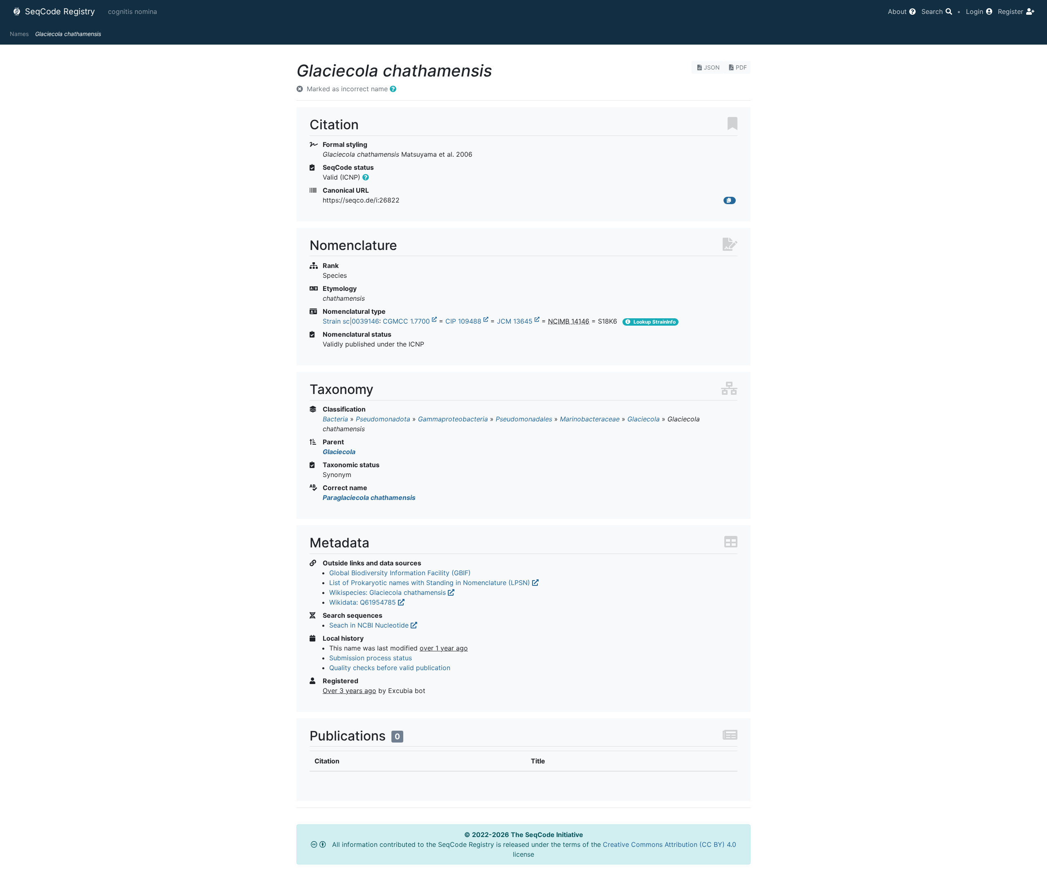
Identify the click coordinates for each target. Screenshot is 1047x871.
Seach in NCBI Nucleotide (370, 625)
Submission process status (370, 658)
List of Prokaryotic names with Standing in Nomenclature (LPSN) (430, 582)
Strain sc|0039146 (351, 321)
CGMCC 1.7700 (407, 321)
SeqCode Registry (58, 11)
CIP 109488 (464, 321)
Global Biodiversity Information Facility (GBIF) (400, 573)
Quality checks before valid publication (389, 668)
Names (19, 33)
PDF (741, 67)
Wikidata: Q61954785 (363, 602)
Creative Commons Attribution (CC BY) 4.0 (669, 844)
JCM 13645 (516, 321)
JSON (712, 67)
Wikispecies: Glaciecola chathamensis (388, 592)
